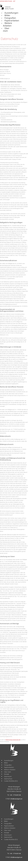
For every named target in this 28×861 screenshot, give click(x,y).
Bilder (6, 763)
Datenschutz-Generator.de (13, 740)
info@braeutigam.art (16, 799)
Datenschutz (8, 779)
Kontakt (6, 774)
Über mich (6, 29)
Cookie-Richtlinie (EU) (11, 781)
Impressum (8, 776)
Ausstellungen (8, 760)
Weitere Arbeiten (7, 24)
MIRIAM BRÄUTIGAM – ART (7, 1)
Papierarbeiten (9, 767)
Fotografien (8, 765)
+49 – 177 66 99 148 (15, 795)
